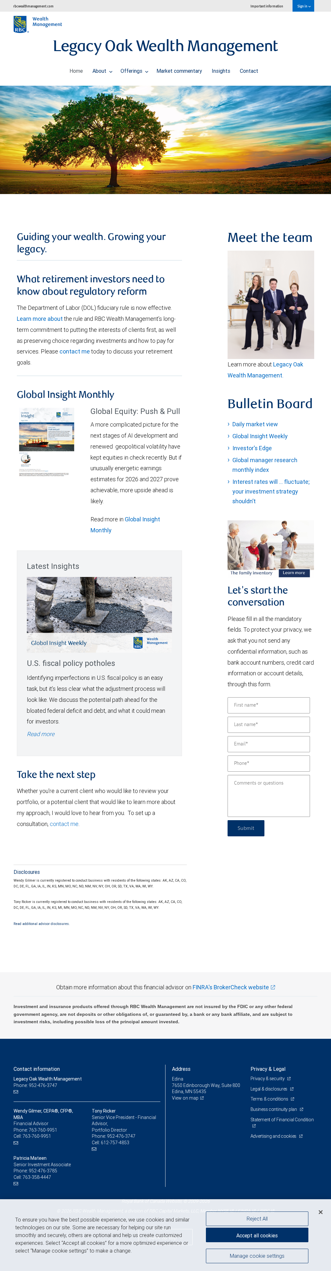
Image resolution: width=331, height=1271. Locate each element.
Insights (221, 71)
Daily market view (255, 424)
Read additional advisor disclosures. (42, 923)
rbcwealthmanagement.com (33, 6)
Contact (249, 71)
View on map (185, 1098)
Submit (246, 828)
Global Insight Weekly (260, 436)
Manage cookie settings (257, 1256)
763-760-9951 (43, 1130)
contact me (74, 351)
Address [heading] (181, 1069)
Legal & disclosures (269, 1089)
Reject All (257, 1218)
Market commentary (179, 71)
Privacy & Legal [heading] (268, 1069)
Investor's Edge (252, 448)
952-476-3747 (121, 1136)
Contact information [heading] (37, 1069)
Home (76, 71)
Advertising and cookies (274, 1136)
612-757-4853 (115, 1143)
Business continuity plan (274, 1109)
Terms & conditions (270, 1099)
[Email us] (17, 1092)
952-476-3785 (43, 1171)
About (100, 71)
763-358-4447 (37, 1177)
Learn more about (40, 318)
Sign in (302, 6)
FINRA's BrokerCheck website (231, 987)
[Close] (321, 1212)
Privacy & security (268, 1078)
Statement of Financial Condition (282, 1120)
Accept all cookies (257, 1235)
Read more (40, 734)
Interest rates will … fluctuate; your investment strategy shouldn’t (271, 491)
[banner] (165, 140)
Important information (267, 6)
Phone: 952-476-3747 (35, 1085)
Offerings (132, 71)
